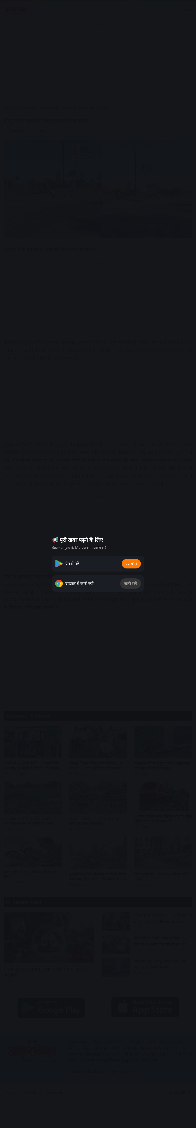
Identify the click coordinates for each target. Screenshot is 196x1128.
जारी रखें (130, 583)
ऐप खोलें (131, 563)
